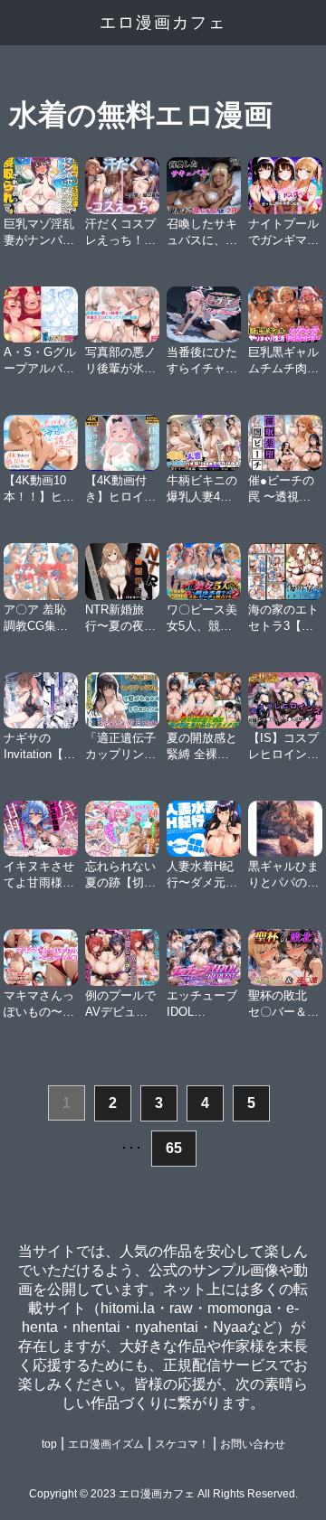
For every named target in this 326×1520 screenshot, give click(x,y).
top (49, 1444)
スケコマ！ (182, 1444)
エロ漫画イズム (106, 1444)
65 (174, 1148)
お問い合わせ (252, 1444)
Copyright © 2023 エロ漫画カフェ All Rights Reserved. (163, 1493)
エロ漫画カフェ (163, 23)
